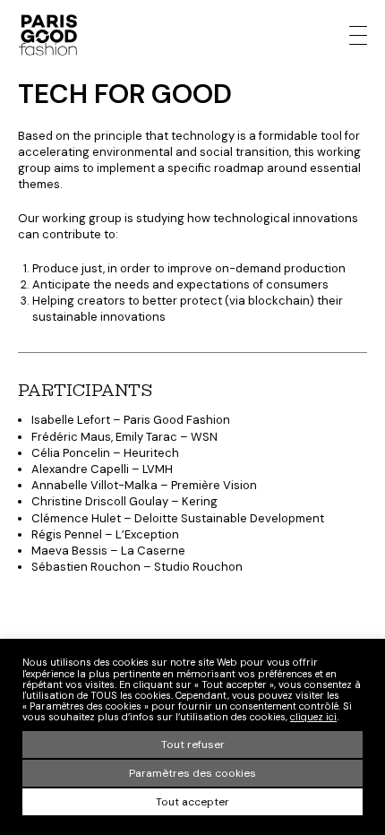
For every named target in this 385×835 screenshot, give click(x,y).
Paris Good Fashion (47, 35)
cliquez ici (313, 716)
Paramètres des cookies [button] (192, 773)
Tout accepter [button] (192, 802)
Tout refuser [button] (193, 744)
